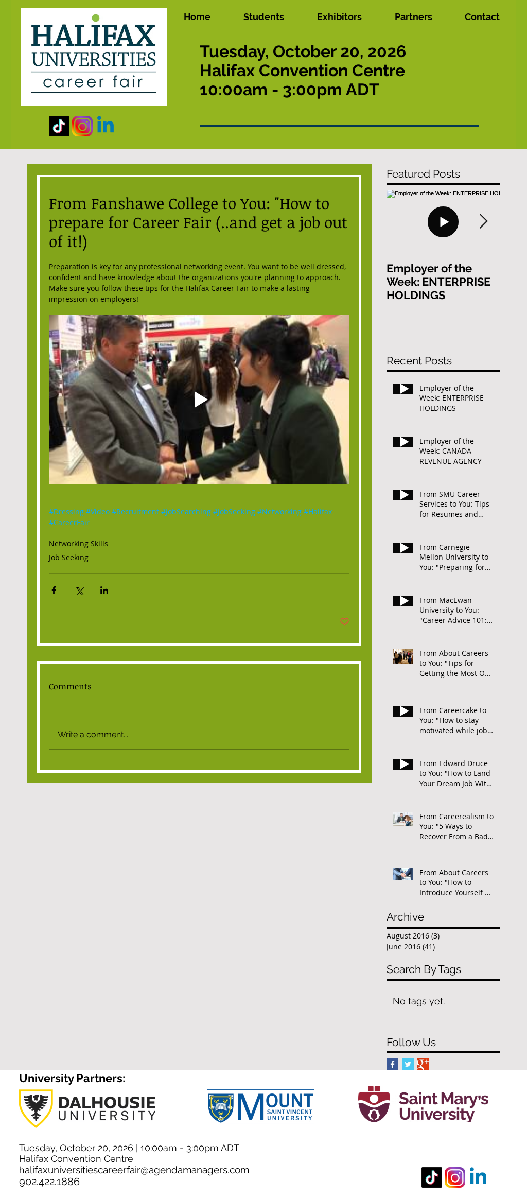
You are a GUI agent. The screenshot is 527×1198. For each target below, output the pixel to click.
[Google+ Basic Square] (423, 1064)
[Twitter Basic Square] (408, 1064)
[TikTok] (59, 126)
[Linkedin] (105, 126)
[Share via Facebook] (54, 590)
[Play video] (199, 399)
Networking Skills (78, 543)
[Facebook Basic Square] (392, 1064)
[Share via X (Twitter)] (79, 590)
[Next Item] (483, 222)
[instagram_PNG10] (82, 126)
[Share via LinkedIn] (104, 590)
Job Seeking (69, 557)
